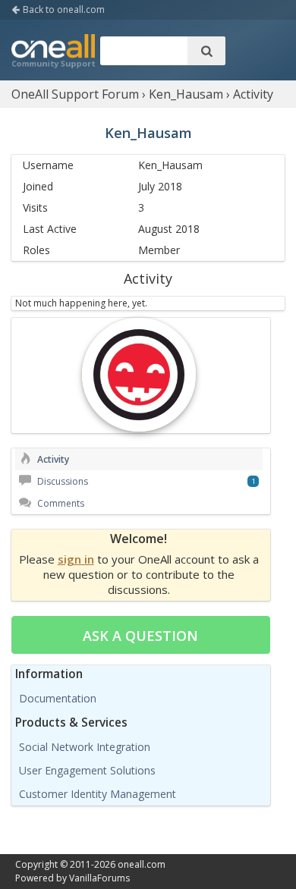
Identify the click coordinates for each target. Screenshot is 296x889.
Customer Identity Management (97, 794)
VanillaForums (99, 878)
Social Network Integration (84, 747)
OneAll (53, 52)
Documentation (57, 698)
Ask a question (140, 636)
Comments (59, 503)
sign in (76, 559)
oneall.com (141, 864)
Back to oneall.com (62, 9)
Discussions (61, 481)
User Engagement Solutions (87, 770)
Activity (52, 459)
